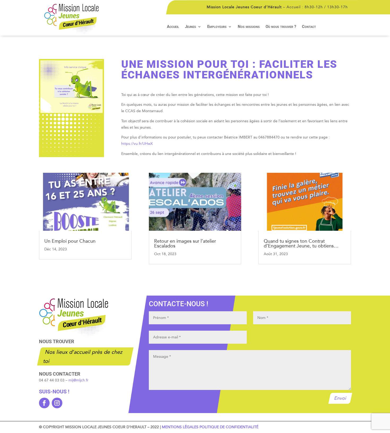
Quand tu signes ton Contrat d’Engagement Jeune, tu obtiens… (301, 243)
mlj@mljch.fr (78, 380)
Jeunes (190, 27)
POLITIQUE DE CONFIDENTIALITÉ (229, 427)
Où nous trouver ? (281, 27)
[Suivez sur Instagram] (57, 403)
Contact (309, 27)
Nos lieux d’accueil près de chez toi (83, 356)
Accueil (173, 27)
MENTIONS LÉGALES (180, 427)
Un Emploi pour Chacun (70, 241)
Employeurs (217, 27)
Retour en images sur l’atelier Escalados (185, 243)
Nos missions (249, 27)
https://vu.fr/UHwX (137, 143)
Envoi (340, 398)
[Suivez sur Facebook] (44, 403)
